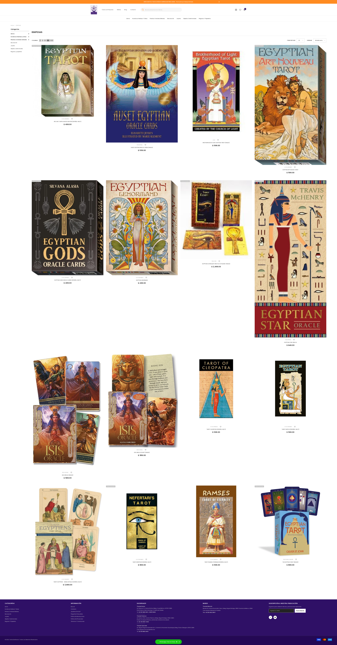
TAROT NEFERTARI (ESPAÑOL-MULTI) (142, 562)
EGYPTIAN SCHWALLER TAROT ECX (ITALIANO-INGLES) (216, 264)
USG (214, 140)
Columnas (35, 40)
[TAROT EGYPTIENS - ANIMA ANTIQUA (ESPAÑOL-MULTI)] (67, 531)
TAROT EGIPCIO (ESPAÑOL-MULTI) (290, 429)
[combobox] (163, 10)
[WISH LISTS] (240, 10)
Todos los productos (107, 9)
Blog (125, 9)
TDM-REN (214, 261)
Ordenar (309, 40)
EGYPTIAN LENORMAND (142, 280)
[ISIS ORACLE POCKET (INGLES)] (142, 400)
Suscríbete (300, 611)
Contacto (133, 9)
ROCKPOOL (140, 145)
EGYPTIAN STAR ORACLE (290, 342)
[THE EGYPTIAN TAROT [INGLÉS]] (290, 521)
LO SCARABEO (65, 119)
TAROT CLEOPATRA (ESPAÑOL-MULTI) (216, 429)
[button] (20, 33)
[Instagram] (275, 617)
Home (12, 25)
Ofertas (119, 9)
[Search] (161, 10)
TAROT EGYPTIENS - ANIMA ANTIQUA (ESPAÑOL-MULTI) (68, 582)
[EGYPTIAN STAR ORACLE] (290, 258)
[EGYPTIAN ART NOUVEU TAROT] (290, 105)
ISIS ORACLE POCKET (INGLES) (142, 452)
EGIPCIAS (18, 25)
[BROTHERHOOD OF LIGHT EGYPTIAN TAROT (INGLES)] (216, 91)
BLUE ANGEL (65, 472)
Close (219, 2)
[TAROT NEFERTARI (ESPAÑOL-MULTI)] (142, 521)
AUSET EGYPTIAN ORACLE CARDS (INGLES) (142, 147)
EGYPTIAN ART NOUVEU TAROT (290, 170)
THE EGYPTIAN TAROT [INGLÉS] (290, 562)
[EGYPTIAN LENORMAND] (142, 227)
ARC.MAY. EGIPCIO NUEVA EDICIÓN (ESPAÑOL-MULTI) (67, 121)
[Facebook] (270, 617)
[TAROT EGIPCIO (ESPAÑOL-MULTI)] (290, 389)
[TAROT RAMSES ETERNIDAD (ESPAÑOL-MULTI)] (216, 521)
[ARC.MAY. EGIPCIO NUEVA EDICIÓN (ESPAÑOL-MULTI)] (67, 81)
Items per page (291, 40)
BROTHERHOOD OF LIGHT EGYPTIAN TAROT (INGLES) (216, 142)
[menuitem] (20, 33)
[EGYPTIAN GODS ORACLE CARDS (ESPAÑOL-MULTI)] (67, 227)
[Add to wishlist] (72, 119)
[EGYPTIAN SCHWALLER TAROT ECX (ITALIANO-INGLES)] (216, 219)
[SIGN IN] (236, 10)
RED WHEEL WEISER (288, 559)
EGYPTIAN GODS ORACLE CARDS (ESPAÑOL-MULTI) (67, 280)
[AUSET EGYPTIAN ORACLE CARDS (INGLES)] (142, 94)
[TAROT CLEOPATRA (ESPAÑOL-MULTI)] (216, 389)
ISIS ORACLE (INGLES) (67, 475)
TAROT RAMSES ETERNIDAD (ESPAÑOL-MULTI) (216, 562)
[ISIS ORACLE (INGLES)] (67, 411)
